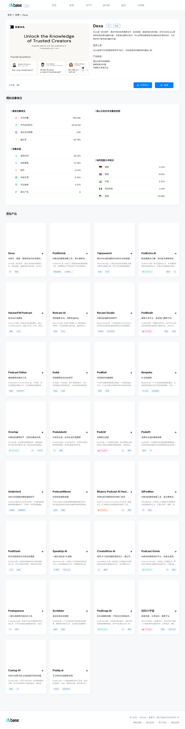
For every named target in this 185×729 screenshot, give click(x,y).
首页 (54, 5)
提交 (123, 5)
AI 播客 (56, 570)
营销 (63, 391)
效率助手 (20, 391)
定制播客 (155, 391)
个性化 (39, 450)
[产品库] (15, 6)
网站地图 (137, 722)
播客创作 (66, 689)
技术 (18, 331)
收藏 (166, 85)
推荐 (107, 391)
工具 (11, 570)
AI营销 (100, 331)
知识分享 (172, 629)
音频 (174, 331)
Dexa (25, 15)
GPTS (89, 5)
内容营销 (110, 331)
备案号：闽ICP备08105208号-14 (164, 717)
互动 (63, 331)
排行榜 (106, 5)
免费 (17, 14)
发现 (71, 5)
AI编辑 (11, 510)
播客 (116, 26)
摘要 (63, 510)
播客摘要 (57, 272)
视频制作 (21, 510)
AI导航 (141, 5)
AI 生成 (145, 391)
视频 (63, 629)
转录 (107, 272)
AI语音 (56, 689)
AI (108, 26)
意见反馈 (150, 722)
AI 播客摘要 (69, 272)
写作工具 (66, 570)
